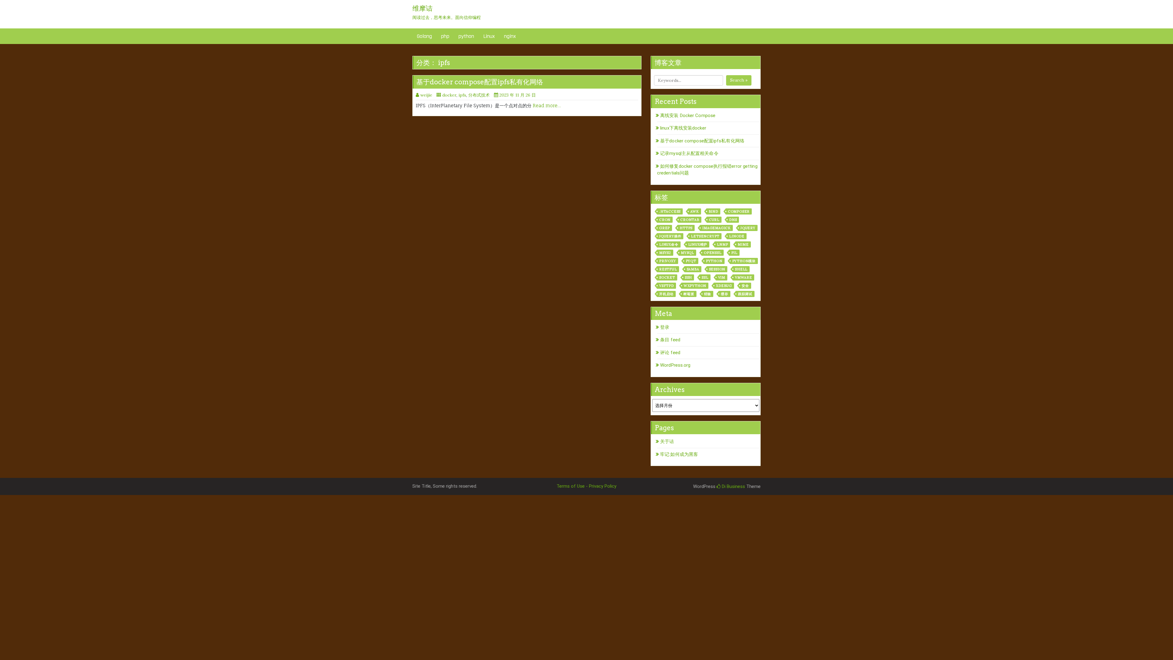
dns (733, 220)
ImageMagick (716, 228)
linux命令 (668, 244)
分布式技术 (479, 95)
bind (713, 211)
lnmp (722, 244)
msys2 (665, 253)
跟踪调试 (745, 294)
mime (743, 244)
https (686, 228)
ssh (688, 277)
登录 (664, 327)
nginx (510, 36)
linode (736, 236)
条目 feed (670, 340)
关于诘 (667, 441)
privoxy (667, 261)
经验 (707, 294)
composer (739, 211)
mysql (687, 253)
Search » (738, 80)
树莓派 (688, 294)
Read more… (547, 105)
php (445, 36)
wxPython (695, 286)
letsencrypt (705, 236)
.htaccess (670, 211)
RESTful (668, 269)
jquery (747, 228)
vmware (743, 277)
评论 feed (670, 352)
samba (693, 269)
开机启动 (666, 294)
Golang (424, 36)
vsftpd (666, 286)
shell (741, 269)
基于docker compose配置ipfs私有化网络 (479, 82)
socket (667, 277)
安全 (745, 286)
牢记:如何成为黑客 (679, 454)
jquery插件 (670, 236)
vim (721, 277)
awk (694, 211)
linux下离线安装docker (683, 128)
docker (449, 95)
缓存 (724, 294)
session (717, 269)
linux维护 (697, 244)
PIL (734, 253)
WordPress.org (675, 365)
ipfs (462, 95)
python (466, 36)
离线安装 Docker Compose (687, 115)
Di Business (733, 486)
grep (664, 228)
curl (714, 220)
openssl (713, 253)
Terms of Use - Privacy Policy (586, 486)
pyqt (691, 261)
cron (665, 220)
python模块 (744, 261)
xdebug (724, 286)
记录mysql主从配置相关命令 (689, 153)
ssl (705, 277)
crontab (689, 220)
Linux (489, 36)
